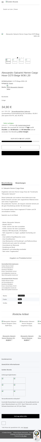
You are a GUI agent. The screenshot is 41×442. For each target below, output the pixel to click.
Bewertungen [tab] (21, 183)
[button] (31, 2)
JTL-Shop (24, 436)
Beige (19, 299)
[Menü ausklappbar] (3, 1)
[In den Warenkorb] (3, 15)
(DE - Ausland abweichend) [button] (22, 125)
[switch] (36, 439)
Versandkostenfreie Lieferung (21, 111)
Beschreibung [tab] (7, 183)
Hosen (11, 83)
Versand (25, 427)
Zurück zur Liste (8, 9)
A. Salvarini (21, 295)
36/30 (19, 303)
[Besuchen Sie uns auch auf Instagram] (4, 423)
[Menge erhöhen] (37, 147)
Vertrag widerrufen (20, 416)
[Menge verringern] (4, 147)
